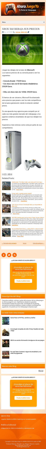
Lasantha (37, 443)
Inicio (24, 243)
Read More (19, 189)
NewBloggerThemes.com (23, 446)
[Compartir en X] (7, 174)
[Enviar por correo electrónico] (3, 174)
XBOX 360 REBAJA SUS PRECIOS (21, 29)
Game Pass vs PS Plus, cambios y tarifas (22, 318)
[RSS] (14, 256)
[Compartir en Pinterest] (11, 174)
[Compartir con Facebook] (9, 174)
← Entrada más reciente (9, 243)
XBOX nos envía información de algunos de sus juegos (27, 340)
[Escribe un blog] (5, 174)
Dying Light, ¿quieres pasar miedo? (22, 193)
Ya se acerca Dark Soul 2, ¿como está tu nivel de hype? (27, 228)
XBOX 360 (24, 32)
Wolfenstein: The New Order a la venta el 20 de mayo (27, 182)
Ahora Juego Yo (18, 441)
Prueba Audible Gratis (23, 281)
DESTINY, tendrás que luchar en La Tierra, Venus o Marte (28, 217)
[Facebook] (3, 256)
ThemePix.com (20, 443)
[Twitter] (9, 256)
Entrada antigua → (38, 243)
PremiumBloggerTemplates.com (23, 445)
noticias (17, 32)
